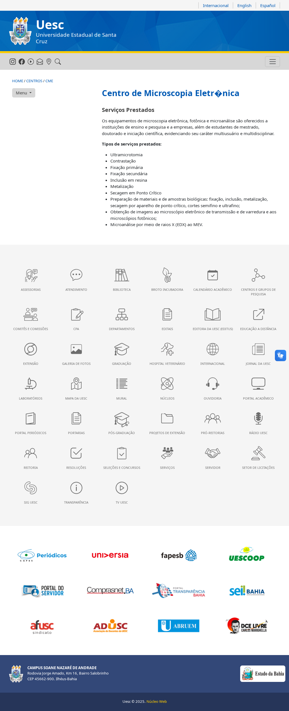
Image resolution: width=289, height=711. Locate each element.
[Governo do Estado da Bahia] (262, 673)
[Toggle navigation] (272, 61)
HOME (17, 80)
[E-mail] (39, 62)
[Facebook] (21, 62)
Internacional (216, 5)
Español (267, 5)
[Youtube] (30, 62)
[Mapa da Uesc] (48, 62)
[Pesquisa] (57, 62)
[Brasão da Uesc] (20, 31)
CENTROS (34, 80)
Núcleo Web (156, 701)
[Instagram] (12, 62)
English (244, 5)
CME (49, 80)
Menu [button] (22, 93)
